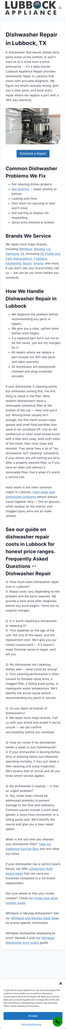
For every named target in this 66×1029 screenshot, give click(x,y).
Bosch (27, 263)
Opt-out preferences (31, 1024)
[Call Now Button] (57, 1021)
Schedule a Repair (33, 153)
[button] (60, 983)
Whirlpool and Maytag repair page (35, 918)
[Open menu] (60, 8)
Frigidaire (40, 258)
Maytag (39, 249)
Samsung (12, 253)
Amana (38, 263)
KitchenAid (13, 263)
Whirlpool (25, 249)
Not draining (20, 189)
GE (23, 253)
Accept (33, 1015)
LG (48, 249)
